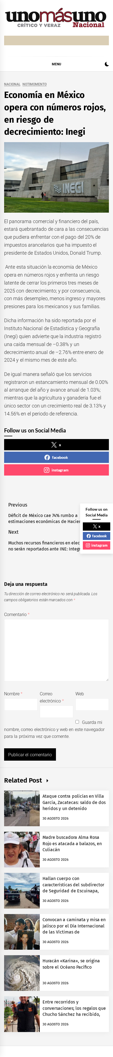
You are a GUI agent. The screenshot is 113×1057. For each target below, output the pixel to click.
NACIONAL (12, 84)
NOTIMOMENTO (34, 84)
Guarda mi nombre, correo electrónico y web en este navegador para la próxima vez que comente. (54, 729)
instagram (60, 470)
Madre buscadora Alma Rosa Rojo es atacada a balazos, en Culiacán (72, 843)
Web (79, 693)
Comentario (17, 614)
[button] (107, 65)
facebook (60, 457)
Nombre (13, 693)
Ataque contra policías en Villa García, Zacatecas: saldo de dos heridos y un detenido (74, 802)
